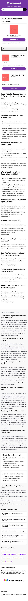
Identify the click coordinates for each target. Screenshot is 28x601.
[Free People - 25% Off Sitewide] (5, 77)
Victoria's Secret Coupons (9, 554)
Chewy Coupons (6, 558)
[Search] (25, 9)
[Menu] (1, 14)
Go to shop (14, 40)
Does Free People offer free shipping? (14, 531)
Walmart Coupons (17, 558)
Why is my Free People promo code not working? (13, 520)
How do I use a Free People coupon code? (12, 514)
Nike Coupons (22, 554)
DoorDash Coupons (7, 561)
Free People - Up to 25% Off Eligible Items (18, 56)
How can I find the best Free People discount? (12, 525)
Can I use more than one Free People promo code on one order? (12, 536)
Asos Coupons (5, 551)
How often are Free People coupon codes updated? (12, 542)
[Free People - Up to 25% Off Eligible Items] (5, 57)
